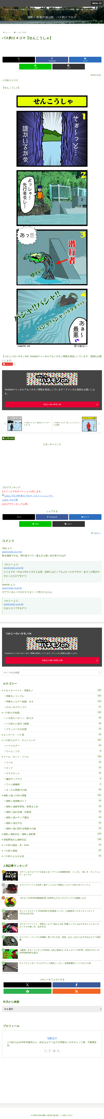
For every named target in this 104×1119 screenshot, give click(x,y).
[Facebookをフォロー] (76, 984)
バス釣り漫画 (9, 438)
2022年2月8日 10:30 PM (12, 588)
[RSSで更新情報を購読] (76, 991)
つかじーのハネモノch (52, 404)
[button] (68, 66)
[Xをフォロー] (27, 984)
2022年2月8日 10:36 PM (13, 604)
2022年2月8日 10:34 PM (13, 568)
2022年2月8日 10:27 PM (12, 552)
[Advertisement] (52, 47)
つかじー (52, 1038)
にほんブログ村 (10, 500)
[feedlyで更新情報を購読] (27, 991)
